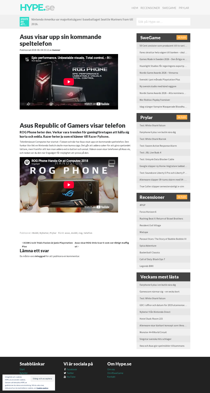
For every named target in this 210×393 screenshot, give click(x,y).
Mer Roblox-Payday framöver (155, 99)
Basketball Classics (150, 252)
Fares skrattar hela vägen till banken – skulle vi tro (165, 52)
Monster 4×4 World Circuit (153, 332)
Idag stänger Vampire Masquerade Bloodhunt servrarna (165, 106)
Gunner (56, 49)
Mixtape (144, 232)
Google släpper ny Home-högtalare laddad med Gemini (165, 166)
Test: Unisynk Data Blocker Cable (157, 159)
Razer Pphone (99, 136)
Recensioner (150, 8)
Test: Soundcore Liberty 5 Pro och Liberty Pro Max (165, 172)
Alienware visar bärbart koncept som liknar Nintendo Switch (165, 325)
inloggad (40, 256)
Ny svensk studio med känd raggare (158, 86)
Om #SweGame (115, 373)
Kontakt (111, 376)
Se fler (182, 37)
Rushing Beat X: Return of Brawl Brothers (161, 218)
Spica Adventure (148, 245)
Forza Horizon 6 (148, 211)
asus (67, 232)
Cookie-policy (42, 388)
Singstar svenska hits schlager (155, 338)
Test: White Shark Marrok (153, 138)
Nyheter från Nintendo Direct (155, 311)
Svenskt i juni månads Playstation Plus (160, 79)
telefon (88, 232)
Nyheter (44, 232)
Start (22, 369)
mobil (74, 232)
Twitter (70, 373)
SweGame (169, 8)
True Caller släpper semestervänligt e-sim (162, 186)
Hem (135, 8)
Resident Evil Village (150, 225)
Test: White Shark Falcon (152, 125)
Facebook (71, 369)
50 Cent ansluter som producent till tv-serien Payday (165, 45)
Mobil (35, 232)
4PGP (142, 205)
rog (81, 232)
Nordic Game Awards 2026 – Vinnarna (159, 72)
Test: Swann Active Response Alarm (158, 145)
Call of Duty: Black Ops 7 (152, 259)
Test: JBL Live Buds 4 (150, 152)
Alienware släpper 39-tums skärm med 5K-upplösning (165, 179)
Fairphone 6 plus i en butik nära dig (158, 132)
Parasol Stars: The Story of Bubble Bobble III (163, 238)
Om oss (111, 369)
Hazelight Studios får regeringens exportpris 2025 (165, 65)
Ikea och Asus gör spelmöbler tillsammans (162, 345)
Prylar (184, 8)
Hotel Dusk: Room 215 (151, 318)
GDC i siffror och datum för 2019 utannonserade (164, 305)
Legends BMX (146, 265)
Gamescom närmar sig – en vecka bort (160, 291)
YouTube (70, 376)
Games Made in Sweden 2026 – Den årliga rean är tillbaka (165, 59)
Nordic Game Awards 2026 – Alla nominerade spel (165, 93)
